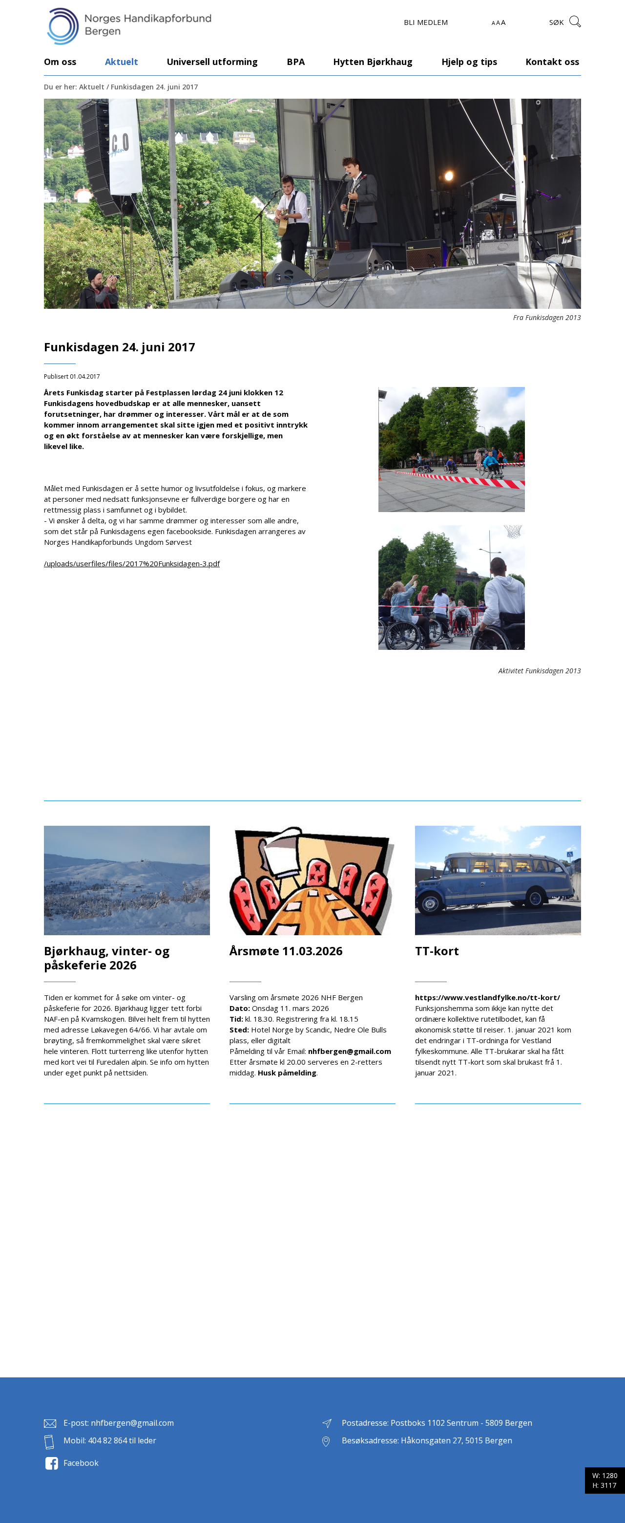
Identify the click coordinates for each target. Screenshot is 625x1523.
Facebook (81, 1463)
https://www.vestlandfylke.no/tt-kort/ (487, 997)
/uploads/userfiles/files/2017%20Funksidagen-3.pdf (132, 563)
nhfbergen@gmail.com (132, 1422)
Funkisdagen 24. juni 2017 (154, 86)
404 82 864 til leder (122, 1440)
